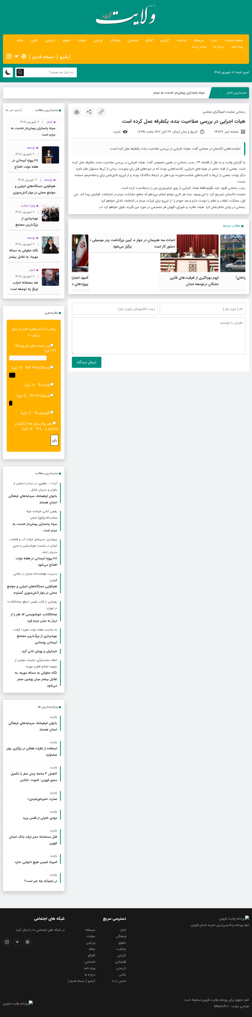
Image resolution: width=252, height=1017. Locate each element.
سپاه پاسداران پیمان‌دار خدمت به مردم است (175, 92)
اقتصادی (120, 961)
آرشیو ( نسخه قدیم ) (50, 57)
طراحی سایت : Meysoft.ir (231, 1006)
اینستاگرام (43, 367)
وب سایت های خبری (35, 345)
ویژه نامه (237, 46)
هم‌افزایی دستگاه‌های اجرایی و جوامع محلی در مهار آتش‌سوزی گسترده (34, 193)
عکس (34, 40)
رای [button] (54, 440)
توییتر (46, 384)
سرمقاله (199, 40)
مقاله (20, 40)
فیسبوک (44, 395)
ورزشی (98, 40)
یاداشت (181, 40)
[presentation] (241, 261)
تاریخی (50, 40)
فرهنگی (115, 40)
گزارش (164, 40)
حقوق (66, 40)
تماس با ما (199, 46)
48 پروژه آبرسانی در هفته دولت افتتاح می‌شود (25, 167)
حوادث (82, 40)
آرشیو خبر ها (13, 110)
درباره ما (219, 46)
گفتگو (149, 40)
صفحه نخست (233, 40)
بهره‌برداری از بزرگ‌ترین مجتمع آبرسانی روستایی (26, 225)
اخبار (214, 40)
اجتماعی (132, 40)
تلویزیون (44, 412)
